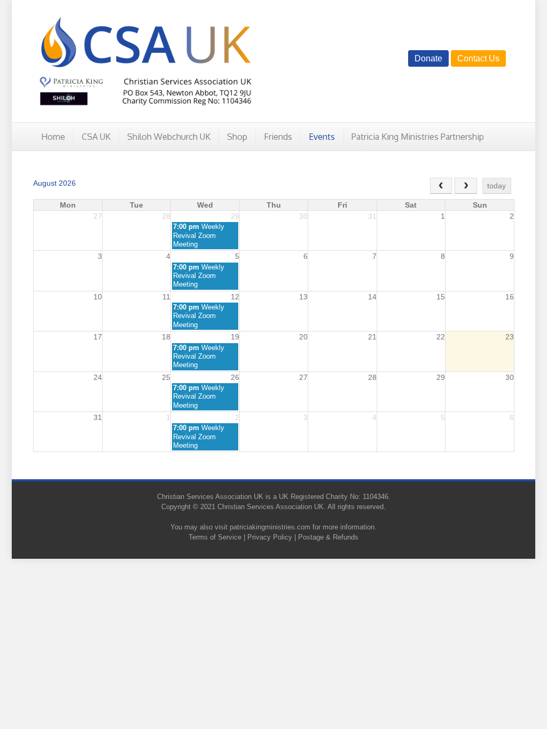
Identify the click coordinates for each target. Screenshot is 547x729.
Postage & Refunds (328, 537)
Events (322, 136)
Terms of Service (215, 537)
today (496, 185)
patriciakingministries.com (270, 527)
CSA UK (96, 136)
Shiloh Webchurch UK (168, 136)
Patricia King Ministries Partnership (417, 136)
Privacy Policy (269, 537)
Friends (278, 136)
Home (53, 136)
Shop (237, 136)
